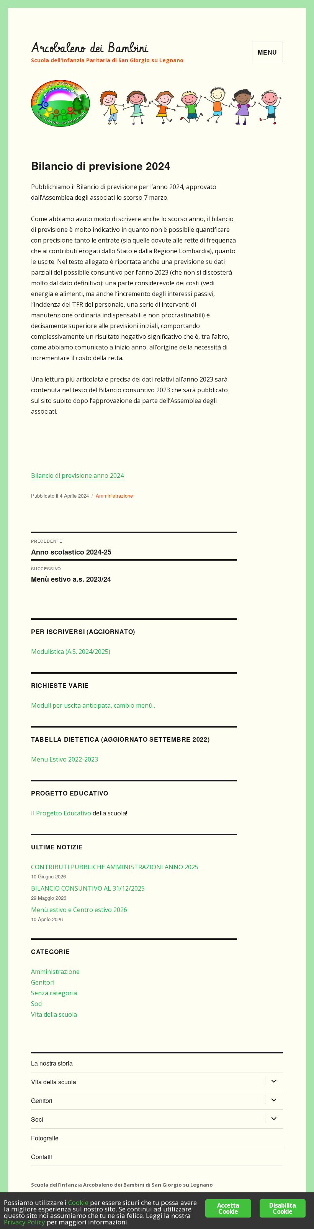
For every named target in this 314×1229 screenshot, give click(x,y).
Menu (267, 52)
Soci (37, 1003)
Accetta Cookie (228, 1208)
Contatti (41, 1156)
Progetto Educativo (63, 813)
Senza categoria (54, 993)
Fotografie (45, 1138)
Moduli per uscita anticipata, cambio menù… (94, 705)
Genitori (42, 982)
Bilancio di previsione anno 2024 (77, 475)
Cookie (78, 1202)
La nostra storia (52, 1063)
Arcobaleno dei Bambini (89, 48)
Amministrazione (114, 495)
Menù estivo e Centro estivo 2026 (79, 910)
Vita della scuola (54, 1014)
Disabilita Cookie (282, 1208)
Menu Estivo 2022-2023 (64, 759)
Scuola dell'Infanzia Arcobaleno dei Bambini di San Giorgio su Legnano (122, 1184)
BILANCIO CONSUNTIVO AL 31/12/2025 (88, 888)
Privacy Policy (24, 1222)
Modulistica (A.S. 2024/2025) (70, 651)
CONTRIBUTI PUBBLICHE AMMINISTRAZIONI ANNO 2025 (114, 867)
